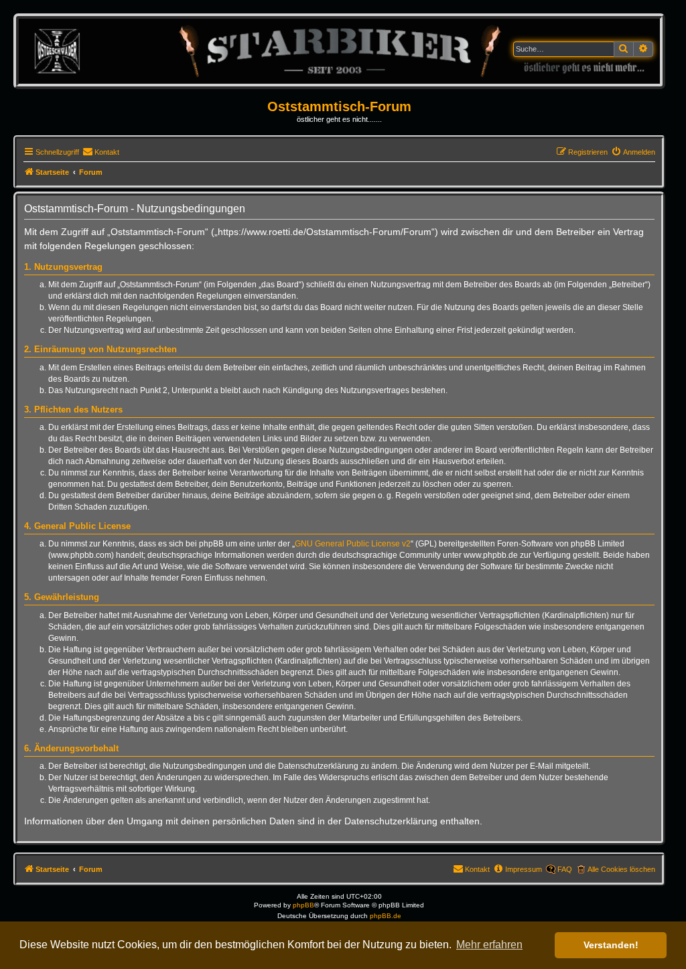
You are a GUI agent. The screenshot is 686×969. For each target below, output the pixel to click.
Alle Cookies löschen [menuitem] (621, 869)
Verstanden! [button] (611, 945)
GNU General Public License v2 (353, 543)
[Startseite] (339, 50)
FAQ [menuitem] (564, 869)
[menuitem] (100, 152)
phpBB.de (385, 915)
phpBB (303, 905)
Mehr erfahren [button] (489, 944)
